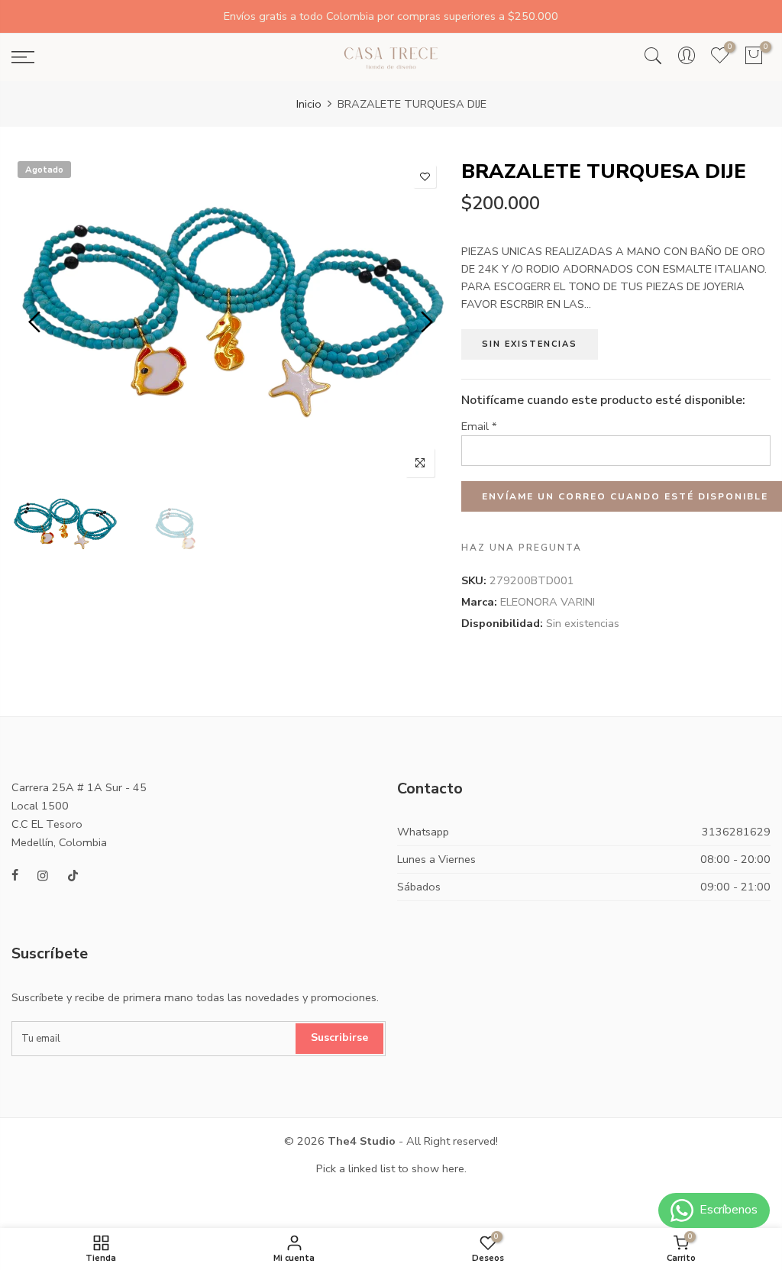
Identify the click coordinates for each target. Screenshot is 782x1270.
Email (479, 426)
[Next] (425, 322)
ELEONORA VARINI (547, 601)
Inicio (309, 103)
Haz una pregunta (521, 547)
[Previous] (36, 322)
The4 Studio (362, 1141)
